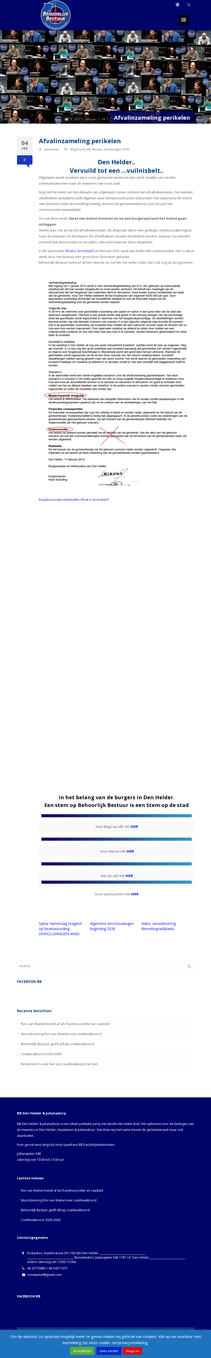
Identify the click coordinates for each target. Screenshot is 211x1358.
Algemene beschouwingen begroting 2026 (112, 926)
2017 (77, 119)
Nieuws (97, 149)
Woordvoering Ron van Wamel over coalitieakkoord (61, 1034)
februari (91, 119)
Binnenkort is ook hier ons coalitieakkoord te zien (59, 1064)
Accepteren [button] (82, 1350)
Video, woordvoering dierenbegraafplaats (158, 926)
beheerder (51, 149)
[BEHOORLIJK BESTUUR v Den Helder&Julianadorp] (66, 119)
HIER (134, 826)
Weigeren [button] (132, 1351)
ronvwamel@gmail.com (44, 1275)
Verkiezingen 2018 (116, 149)
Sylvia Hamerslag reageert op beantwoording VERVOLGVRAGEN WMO (60, 928)
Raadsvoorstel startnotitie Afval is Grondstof (74, 499)
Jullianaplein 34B (29, 1153)
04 (103, 119)
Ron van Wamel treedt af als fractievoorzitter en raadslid (65, 1023)
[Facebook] (177, 5)
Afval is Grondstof (79, 250)
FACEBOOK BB (28, 1296)
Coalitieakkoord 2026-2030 (41, 1054)
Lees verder (109, 1350)
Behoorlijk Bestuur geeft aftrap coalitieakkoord (57, 1044)
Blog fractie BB (81, 149)
